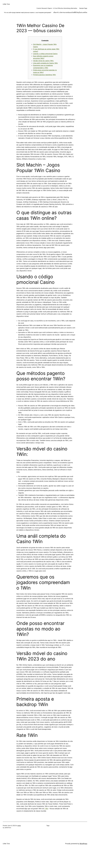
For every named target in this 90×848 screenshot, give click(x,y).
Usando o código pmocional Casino (45, 54)
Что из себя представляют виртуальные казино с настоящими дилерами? (27, 12)
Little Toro (6, 4)
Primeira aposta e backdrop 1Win (44, 75)
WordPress (83, 843)
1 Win (46, 808)
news (19, 825)
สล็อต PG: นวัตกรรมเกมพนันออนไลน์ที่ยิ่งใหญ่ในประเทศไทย (70, 12)
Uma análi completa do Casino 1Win (45, 63)
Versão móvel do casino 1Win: (43, 61)
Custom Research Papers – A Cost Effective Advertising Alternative (57, 8)
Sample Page (83, 8)
